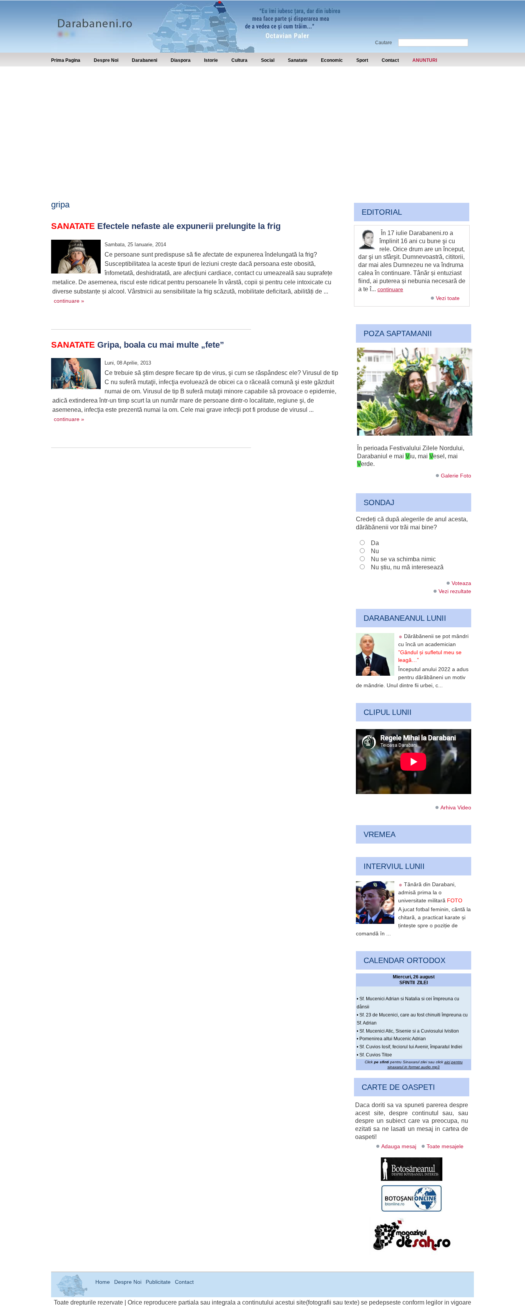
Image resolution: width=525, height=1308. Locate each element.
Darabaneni (144, 60)
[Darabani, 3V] (414, 434)
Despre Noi (106, 60)
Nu (375, 551)
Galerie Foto (456, 475)
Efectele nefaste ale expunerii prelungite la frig (166, 226)
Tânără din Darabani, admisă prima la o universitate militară (430, 892)
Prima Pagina (65, 60)
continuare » (69, 301)
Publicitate (158, 1282)
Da (375, 543)
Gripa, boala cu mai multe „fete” (137, 345)
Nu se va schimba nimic (403, 559)
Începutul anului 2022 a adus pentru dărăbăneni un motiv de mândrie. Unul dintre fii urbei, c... (412, 677)
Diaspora (181, 60)
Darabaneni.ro (92, 19)
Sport (362, 60)
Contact (390, 60)
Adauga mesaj (398, 1146)
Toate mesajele (445, 1146)
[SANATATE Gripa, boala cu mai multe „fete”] (76, 374)
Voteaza (461, 583)
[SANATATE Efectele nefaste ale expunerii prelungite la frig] (76, 258)
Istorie (211, 60)
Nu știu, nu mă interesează (407, 567)
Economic (332, 60)
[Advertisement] (262, 124)
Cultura (239, 60)
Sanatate (297, 60)
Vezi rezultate (455, 591)
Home (102, 1282)
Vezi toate (448, 298)
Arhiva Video (455, 807)
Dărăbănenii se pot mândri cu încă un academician (433, 648)
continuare (390, 289)
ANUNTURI (424, 60)
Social (267, 60)
